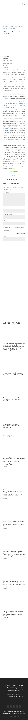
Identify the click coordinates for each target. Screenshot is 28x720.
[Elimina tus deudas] (14, 319)
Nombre (5, 208)
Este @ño (5, 236)
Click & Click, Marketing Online (18, 713)
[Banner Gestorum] (14, 20)
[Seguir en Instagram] (14, 706)
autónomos (5, 128)
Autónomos (11, 26)
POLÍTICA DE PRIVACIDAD (17, 715)
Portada (5, 26)
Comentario (6, 192)
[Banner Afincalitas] (14, 671)
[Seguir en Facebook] (8, 706)
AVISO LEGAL (7, 715)
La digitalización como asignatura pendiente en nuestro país (11, 425)
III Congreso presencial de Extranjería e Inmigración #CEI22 (12, 399)
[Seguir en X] (11, 706)
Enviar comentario (21, 233)
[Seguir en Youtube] (20, 706)
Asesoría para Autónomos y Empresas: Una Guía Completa (13, 373)
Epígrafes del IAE (14, 171)
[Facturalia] (14, 293)
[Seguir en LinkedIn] (17, 706)
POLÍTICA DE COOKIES (14, 716)
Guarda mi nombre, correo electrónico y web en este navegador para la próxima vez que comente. (14, 228)
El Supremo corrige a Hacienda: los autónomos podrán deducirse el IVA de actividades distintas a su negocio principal (13, 523)
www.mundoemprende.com (16, 711)
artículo (14, 175)
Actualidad (5, 466)
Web (4, 221)
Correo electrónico (8, 214)
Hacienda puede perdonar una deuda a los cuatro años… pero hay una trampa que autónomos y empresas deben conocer (14, 583)
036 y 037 (10, 105)
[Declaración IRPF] (14, 9)
